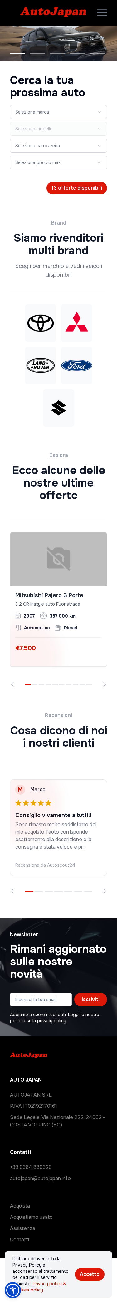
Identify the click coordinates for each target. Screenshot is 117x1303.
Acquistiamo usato (31, 1217)
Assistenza (22, 1228)
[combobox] (58, 112)
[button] (12, 1290)
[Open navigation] (102, 13)
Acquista (20, 1206)
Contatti (19, 1239)
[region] (58, 609)
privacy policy (51, 1021)
